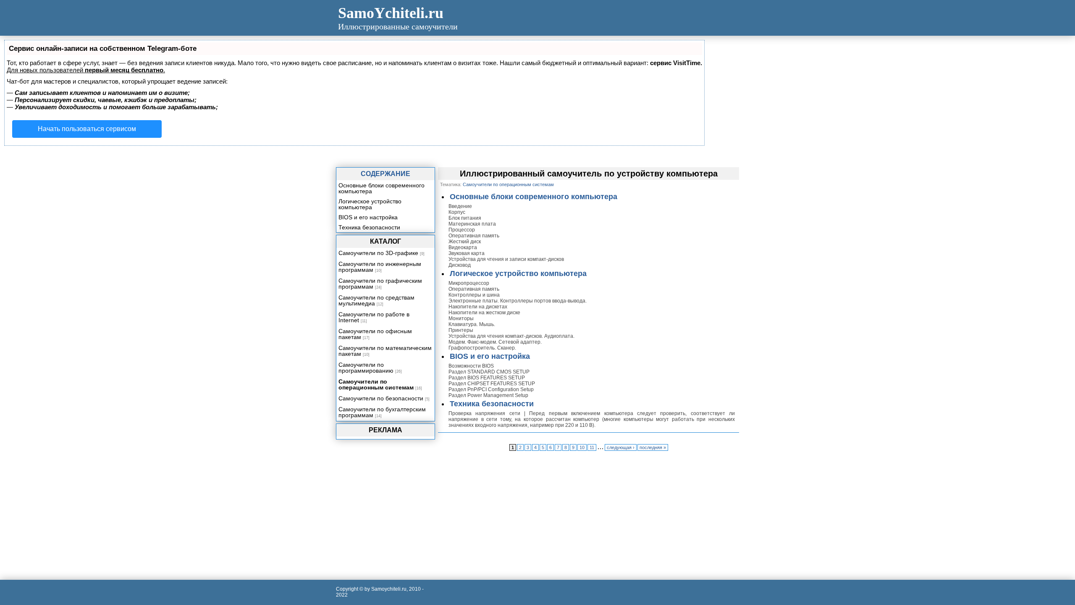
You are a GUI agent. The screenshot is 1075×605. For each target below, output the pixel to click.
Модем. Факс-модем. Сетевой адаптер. (495, 342)
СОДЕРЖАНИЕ (385, 173)
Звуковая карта (466, 253)
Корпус (456, 212)
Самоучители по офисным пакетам (375, 334)
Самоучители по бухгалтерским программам (382, 412)
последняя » (653, 447)
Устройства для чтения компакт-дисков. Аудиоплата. (511, 336)
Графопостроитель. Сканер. (482, 348)
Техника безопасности (492, 404)
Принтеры (460, 330)
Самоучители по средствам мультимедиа (376, 300)
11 (592, 447)
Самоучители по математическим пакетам (385, 351)
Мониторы (461, 318)
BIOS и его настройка (490, 356)
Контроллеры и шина (474, 295)
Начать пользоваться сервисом (87, 128)
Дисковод (459, 265)
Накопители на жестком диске (484, 313)
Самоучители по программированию (365, 367)
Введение (460, 206)
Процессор (461, 230)
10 (582, 447)
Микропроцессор (468, 283)
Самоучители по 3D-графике (378, 253)
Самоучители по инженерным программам (379, 266)
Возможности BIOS (471, 366)
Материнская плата (472, 224)
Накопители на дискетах (477, 307)
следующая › (621, 447)
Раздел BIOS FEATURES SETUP (486, 378)
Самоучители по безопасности (380, 398)
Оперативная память (473, 236)
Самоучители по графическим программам (380, 283)
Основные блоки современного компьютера (533, 196)
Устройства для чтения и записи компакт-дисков (506, 259)
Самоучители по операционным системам (376, 384)
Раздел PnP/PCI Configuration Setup (491, 389)
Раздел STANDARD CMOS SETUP (489, 372)
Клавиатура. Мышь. (471, 324)
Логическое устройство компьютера (518, 273)
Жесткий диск (464, 242)
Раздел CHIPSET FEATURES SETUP (491, 384)
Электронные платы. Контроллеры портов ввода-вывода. (517, 301)
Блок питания (464, 218)
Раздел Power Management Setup (488, 395)
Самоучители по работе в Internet (373, 317)
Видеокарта (462, 247)
